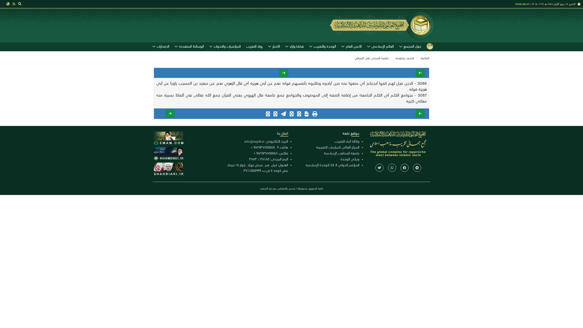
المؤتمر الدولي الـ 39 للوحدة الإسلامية (332, 165)
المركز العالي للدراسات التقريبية (337, 147)
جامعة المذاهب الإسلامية (341, 153)
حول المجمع (412, 46)
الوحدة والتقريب (325, 46)
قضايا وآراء (297, 46)
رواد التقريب (254, 46)
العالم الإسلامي (382, 46)
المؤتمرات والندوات (227, 46)
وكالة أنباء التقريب (347, 141)
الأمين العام (354, 46)
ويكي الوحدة (349, 159)
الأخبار (276, 46)
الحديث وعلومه (404, 58)
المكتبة (425, 58)
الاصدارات (163, 46)
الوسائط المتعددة (191, 46)
